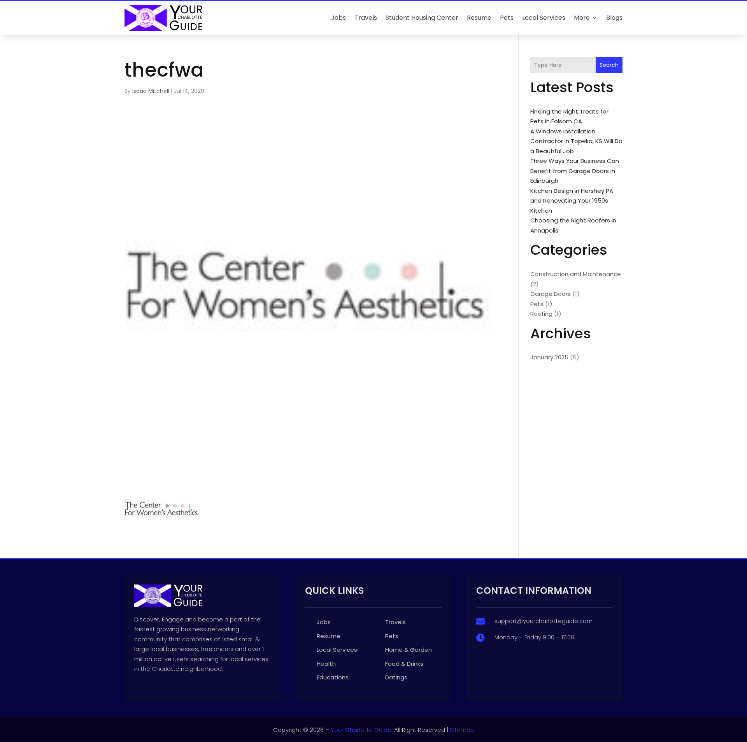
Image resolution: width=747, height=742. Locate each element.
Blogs (614, 17)
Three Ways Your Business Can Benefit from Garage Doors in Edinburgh (574, 171)
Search (609, 65)
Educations (333, 677)
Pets (507, 17)
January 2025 (549, 357)
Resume (479, 17)
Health (326, 664)
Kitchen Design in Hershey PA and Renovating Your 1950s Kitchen (571, 201)
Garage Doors (550, 294)
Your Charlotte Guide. (362, 730)
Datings (396, 677)
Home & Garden (408, 650)
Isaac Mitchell (150, 91)
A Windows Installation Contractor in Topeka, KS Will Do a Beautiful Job (576, 141)
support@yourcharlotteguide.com (543, 621)
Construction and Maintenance (575, 274)
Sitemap (462, 730)
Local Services (543, 17)
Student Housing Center (422, 17)
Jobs (338, 17)
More (582, 17)
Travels (365, 17)
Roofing (541, 314)
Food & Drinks (404, 664)
